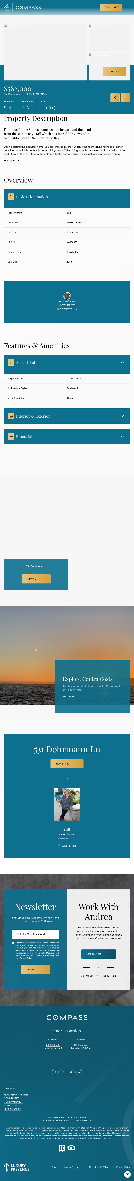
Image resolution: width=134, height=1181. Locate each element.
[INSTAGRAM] (63, 1072)
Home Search (12, 1105)
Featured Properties (16, 1094)
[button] (98, 954)
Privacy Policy (26, 958)
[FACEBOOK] (55, 1072)
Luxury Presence (72, 1167)
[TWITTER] (71, 1072)
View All (114, 71)
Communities (11, 1098)
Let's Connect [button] (110, 7)
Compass (103, 1128)
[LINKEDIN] (78, 1072)
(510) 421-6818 (68, 305)
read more (69, 696)
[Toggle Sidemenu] (127, 7)
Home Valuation (13, 1102)
